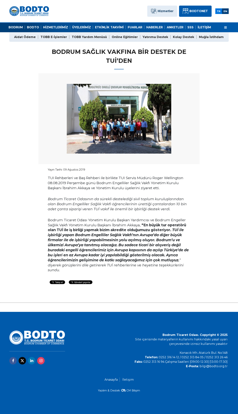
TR (219, 11)
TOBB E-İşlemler (54, 37)
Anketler (175, 27)
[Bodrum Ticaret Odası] (29, 11)
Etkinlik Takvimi (109, 27)
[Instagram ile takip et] (41, 360)
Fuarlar (135, 27)
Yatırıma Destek (155, 37)
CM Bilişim (133, 390)
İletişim (204, 27)
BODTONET (198, 11)
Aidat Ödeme (25, 37)
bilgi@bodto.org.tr (214, 366)
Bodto (33, 27)
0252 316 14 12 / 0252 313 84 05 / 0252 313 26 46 (193, 357)
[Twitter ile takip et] (22, 360)
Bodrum (16, 27)
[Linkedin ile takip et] (31, 360)
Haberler (154, 27)
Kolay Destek (183, 37)
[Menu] (225, 27)
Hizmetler (165, 11)
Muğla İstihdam (211, 37)
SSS (190, 27)
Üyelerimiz (81, 27)
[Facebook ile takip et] (13, 360)
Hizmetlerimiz (55, 27)
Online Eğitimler (125, 37)
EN (225, 11)
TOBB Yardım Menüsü (89, 37)
